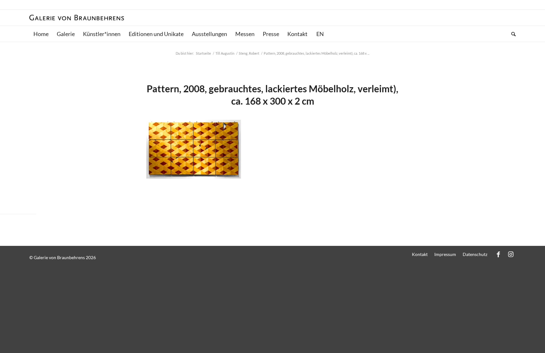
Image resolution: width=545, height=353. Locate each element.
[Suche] (511, 34)
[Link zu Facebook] (498, 254)
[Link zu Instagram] (511, 254)
